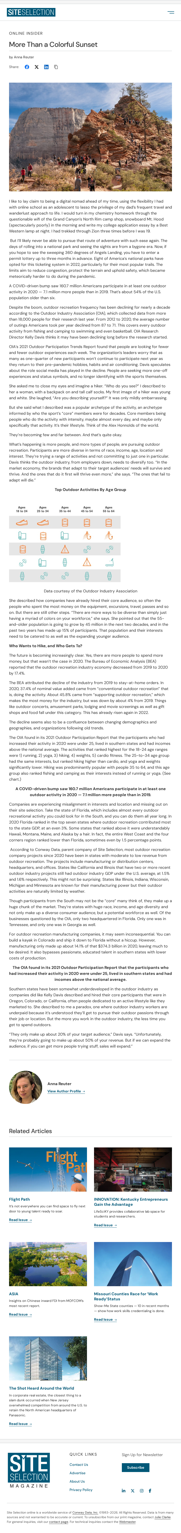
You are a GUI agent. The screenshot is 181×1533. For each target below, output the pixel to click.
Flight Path (19, 1199)
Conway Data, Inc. (85, 1512)
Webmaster (127, 1522)
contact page (58, 1522)
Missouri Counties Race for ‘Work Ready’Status (126, 1296)
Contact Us (79, 1464)
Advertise (77, 1473)
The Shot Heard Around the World (41, 1388)
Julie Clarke (163, 1517)
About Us (77, 1481)
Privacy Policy (81, 1489)
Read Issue (19, 1219)
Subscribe (135, 1467)
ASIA (13, 1294)
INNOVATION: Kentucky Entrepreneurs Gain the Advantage (131, 1202)
